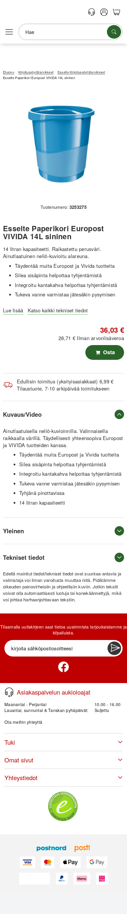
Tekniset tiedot (24, 557)
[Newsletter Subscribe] (114, 648)
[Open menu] (9, 32)
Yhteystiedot (21, 777)
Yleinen (13, 530)
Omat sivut (18, 760)
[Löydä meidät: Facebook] (63, 667)
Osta (108, 352)
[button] (61, 144)
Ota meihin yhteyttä (23, 722)
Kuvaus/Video (22, 414)
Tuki (9, 742)
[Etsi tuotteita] (114, 32)
